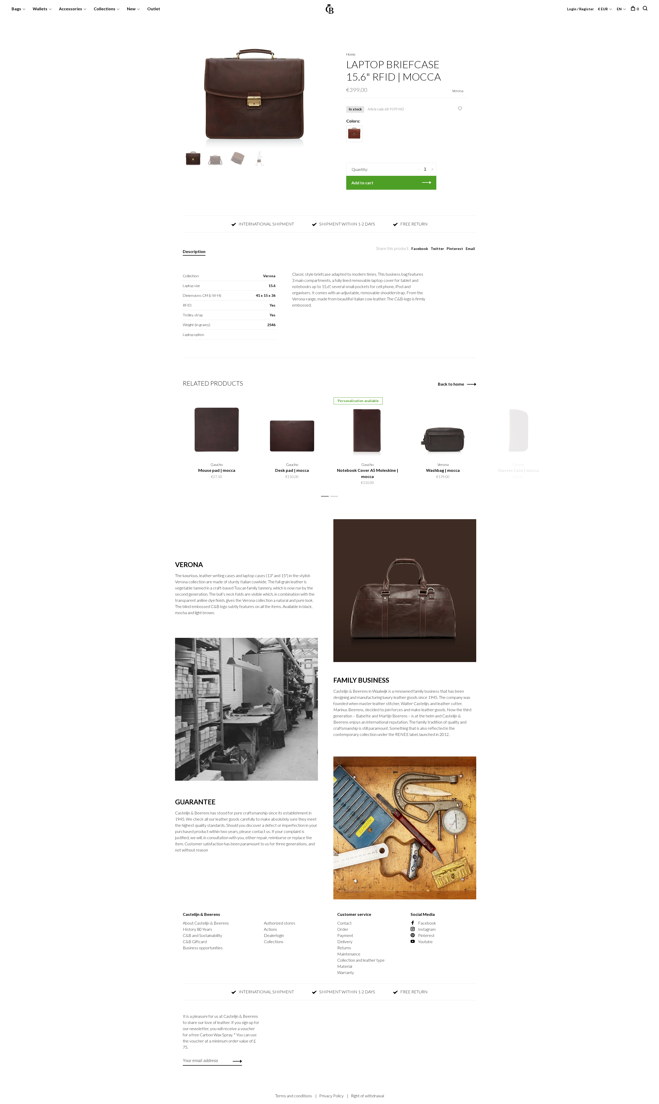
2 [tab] (335, 496)
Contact (344, 922)
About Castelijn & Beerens (206, 922)
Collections (104, 8)
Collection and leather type (361, 960)
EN (619, 9)
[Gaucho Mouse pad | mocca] (216, 427)
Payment (345, 935)
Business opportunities (203, 947)
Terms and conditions (294, 1095)
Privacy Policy (331, 1095)
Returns (344, 947)
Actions (270, 929)
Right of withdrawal (367, 1095)
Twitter (437, 248)
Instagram (426, 929)
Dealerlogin (274, 935)
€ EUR (603, 9)
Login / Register (580, 9)
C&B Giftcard (195, 941)
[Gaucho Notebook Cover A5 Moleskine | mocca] (367, 427)
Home (350, 54)
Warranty (345, 972)
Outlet (153, 8)
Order (342, 929)
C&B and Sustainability (202, 935)
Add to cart (362, 182)
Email (470, 248)
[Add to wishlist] (460, 108)
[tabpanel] (254, 96)
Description (194, 251)
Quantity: (360, 169)
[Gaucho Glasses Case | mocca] (518, 427)
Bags (16, 8)
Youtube (425, 941)
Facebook (419, 248)
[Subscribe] (236, 1060)
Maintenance (348, 953)
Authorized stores (279, 922)
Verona (457, 91)
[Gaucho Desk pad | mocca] (292, 427)
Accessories (70, 8)
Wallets (40, 8)
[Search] (646, 9)
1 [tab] (326, 496)
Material (344, 966)
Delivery (344, 941)
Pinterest (455, 248)
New (131, 8)
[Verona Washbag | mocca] (443, 427)
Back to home (451, 383)
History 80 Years (197, 929)
